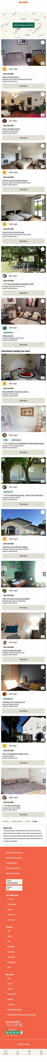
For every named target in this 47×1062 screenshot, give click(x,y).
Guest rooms (11, 914)
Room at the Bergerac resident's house (15, 754)
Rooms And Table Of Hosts (11, 129)
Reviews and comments (15, 1009)
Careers (10, 936)
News (9, 967)
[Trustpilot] (14, 1035)
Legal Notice (11, 951)
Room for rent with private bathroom (15, 180)
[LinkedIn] (20, 1025)
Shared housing (12, 904)
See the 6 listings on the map (23, 25)
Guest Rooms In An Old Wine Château (15, 547)
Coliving (10, 909)
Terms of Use (11, 957)
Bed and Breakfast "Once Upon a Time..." (16, 392)
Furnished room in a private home (14, 702)
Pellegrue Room (8, 336)
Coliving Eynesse (11, 863)
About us (10, 988)
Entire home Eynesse (12, 873)
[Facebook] (7, 1025)
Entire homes (11, 920)
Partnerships (11, 946)
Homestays (11, 899)
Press (9, 941)
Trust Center (11, 1004)
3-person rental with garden (12, 650)
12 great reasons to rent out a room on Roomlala (22, 1014)
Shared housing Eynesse (14, 858)
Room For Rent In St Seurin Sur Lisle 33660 (16, 599)
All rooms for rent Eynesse (14, 852)
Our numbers (11, 962)
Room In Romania (14, 805)
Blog (9, 931)
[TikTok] (16, 1025)
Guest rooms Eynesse (13, 868)
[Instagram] (12, 1025)
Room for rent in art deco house (13, 232)
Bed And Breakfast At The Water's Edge (20, 284)
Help (9, 978)
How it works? (12, 994)
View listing (23, 86)
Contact (10, 983)
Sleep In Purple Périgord (11, 77)
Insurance (10, 999)
